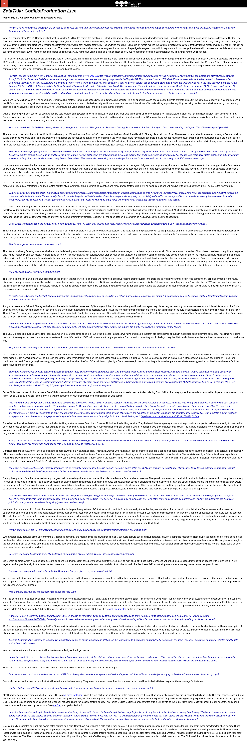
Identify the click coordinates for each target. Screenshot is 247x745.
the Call (57, 705)
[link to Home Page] (4, 6)
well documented (117, 609)
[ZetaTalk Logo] (128, 6)
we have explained (72, 695)
